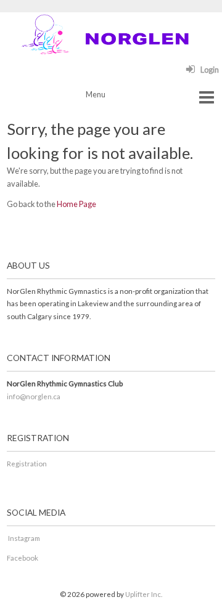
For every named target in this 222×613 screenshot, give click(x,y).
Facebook (22, 558)
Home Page (76, 204)
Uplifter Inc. (143, 594)
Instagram (24, 538)
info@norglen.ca (33, 396)
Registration (27, 464)
